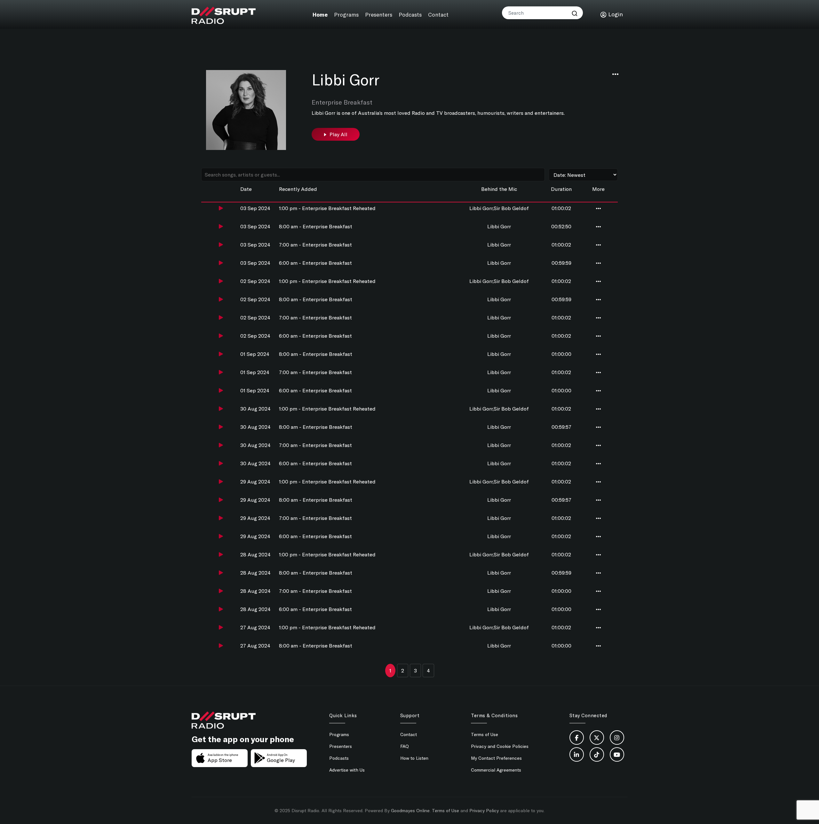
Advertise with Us (347, 770)
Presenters (379, 14)
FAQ (404, 746)
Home (321, 14)
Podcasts (409, 14)
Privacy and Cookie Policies (500, 746)
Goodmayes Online (410, 810)
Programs (347, 14)
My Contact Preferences (496, 758)
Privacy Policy (484, 810)
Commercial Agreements (496, 770)
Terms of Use (484, 734)
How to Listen (414, 758)
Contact (437, 14)
